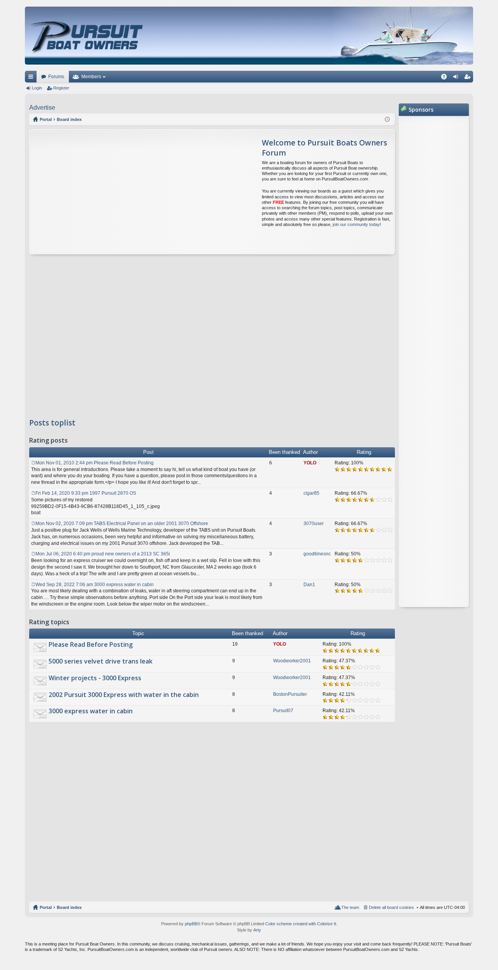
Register (61, 88)
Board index (69, 907)
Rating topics (49, 622)
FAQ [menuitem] (446, 78)
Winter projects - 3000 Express (95, 678)
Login (37, 88)
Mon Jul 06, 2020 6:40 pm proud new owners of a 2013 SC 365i (102, 554)
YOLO (309, 463)
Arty (257, 930)
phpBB (191, 923)
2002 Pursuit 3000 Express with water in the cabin (124, 695)
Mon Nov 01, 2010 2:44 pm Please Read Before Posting (94, 463)
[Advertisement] (102, 191)
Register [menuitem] (469, 78)
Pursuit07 (283, 710)
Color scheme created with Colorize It (300, 923)
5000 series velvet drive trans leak (101, 661)
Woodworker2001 (292, 661)
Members (91, 76)
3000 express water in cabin (91, 711)
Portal (46, 119)
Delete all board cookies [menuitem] (391, 907)
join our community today (356, 224)
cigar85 (311, 493)
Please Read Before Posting (91, 645)
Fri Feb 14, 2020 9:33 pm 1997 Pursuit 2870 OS (85, 493)
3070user (313, 523)
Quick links (32, 78)
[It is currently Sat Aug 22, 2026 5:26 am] (387, 119)
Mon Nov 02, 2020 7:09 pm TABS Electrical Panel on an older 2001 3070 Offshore (121, 523)
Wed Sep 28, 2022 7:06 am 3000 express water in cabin (94, 584)
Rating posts (48, 441)
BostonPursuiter (290, 694)
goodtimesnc (317, 554)
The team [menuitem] (350, 907)
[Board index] (88, 36)
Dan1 (309, 584)
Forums (56, 76)
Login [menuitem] (457, 78)
